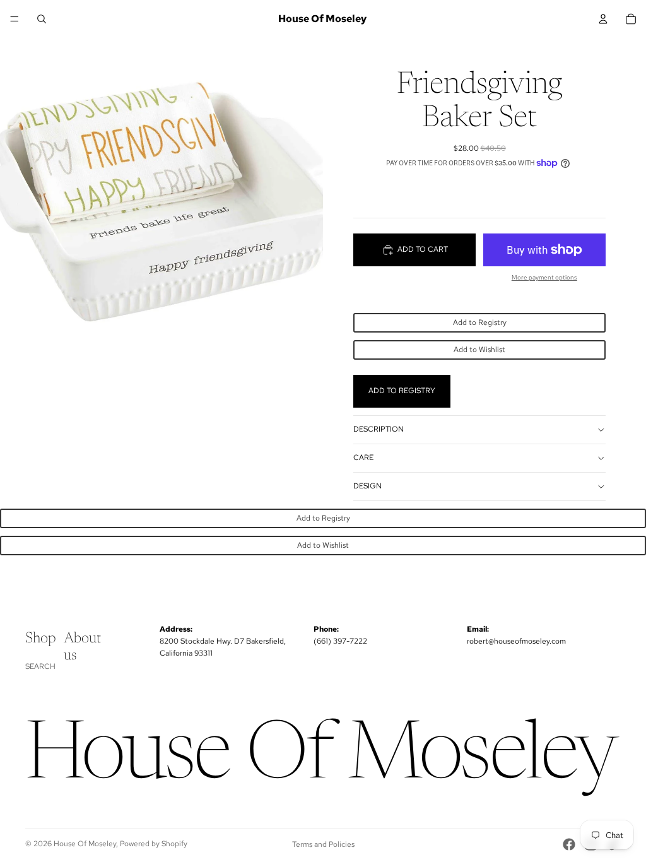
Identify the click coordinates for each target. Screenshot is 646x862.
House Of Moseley (85, 844)
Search (40, 666)
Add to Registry (480, 322)
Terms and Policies (323, 844)
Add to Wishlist (479, 350)
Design (367, 486)
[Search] (42, 19)
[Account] (603, 19)
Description (378, 429)
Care (363, 457)
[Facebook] (569, 844)
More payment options (544, 277)
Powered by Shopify (153, 844)
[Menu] (14, 18)
